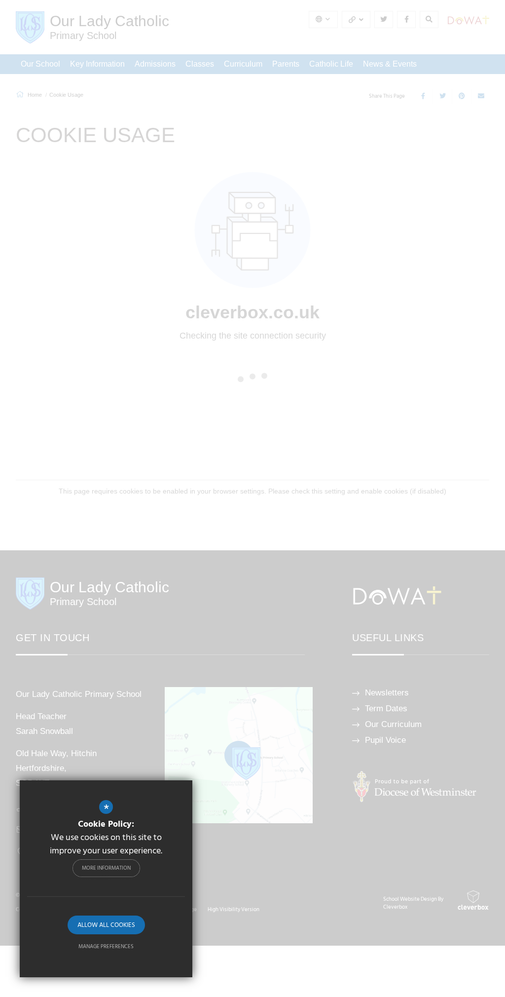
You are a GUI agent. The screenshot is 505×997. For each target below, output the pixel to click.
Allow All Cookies (106, 925)
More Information (106, 868)
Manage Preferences (106, 946)
